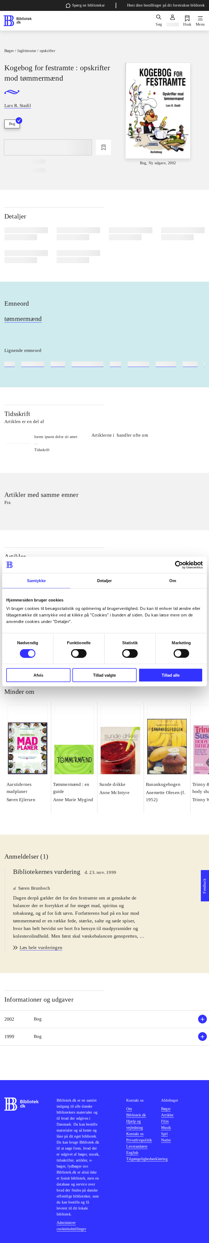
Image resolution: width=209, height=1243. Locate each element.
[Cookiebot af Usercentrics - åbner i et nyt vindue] (179, 565)
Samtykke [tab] (36, 580)
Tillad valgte (104, 675)
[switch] (79, 653)
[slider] (158, 114)
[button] (104, 1019)
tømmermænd (23, 318)
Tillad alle (171, 675)
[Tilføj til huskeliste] (103, 147)
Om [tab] (172, 580)
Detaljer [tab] (104, 580)
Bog (12, 124)
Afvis (38, 675)
